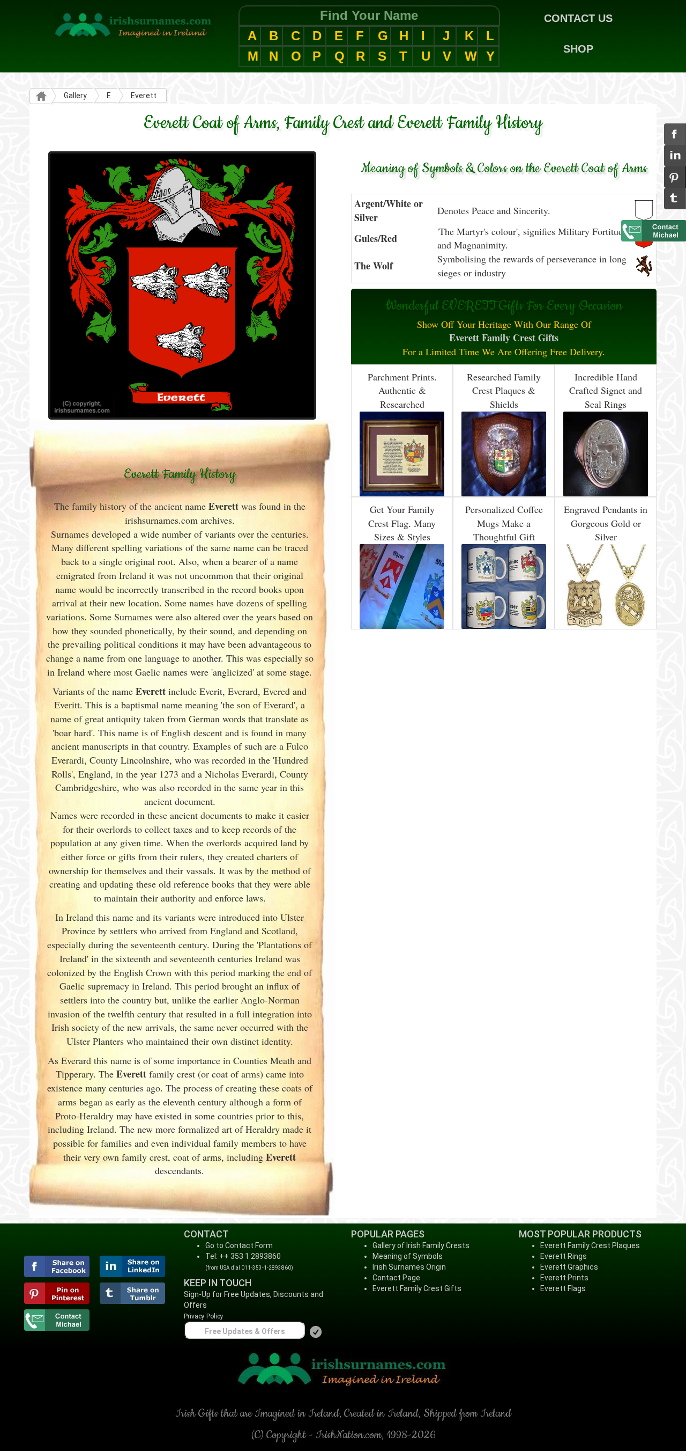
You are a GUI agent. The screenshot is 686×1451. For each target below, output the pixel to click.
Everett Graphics (569, 1267)
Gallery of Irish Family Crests (420, 1245)
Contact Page (396, 1277)
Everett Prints (564, 1277)
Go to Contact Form (239, 1245)
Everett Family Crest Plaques (590, 1245)
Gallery (75, 95)
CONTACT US (578, 18)
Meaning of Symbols (407, 1256)
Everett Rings (563, 1256)
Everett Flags (563, 1288)
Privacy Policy (203, 1316)
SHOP (578, 49)
